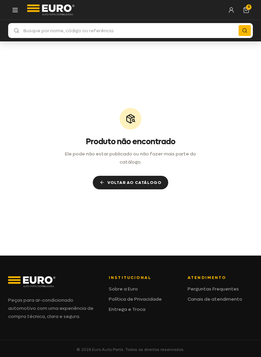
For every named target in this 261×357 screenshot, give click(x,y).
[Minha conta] (231, 10)
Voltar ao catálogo (134, 182)
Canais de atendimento (215, 299)
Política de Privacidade (135, 299)
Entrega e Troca (127, 309)
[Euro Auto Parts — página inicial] (50, 10)
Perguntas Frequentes (213, 289)
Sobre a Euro (123, 289)
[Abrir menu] (15, 10)
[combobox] (130, 30)
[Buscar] (245, 30)
